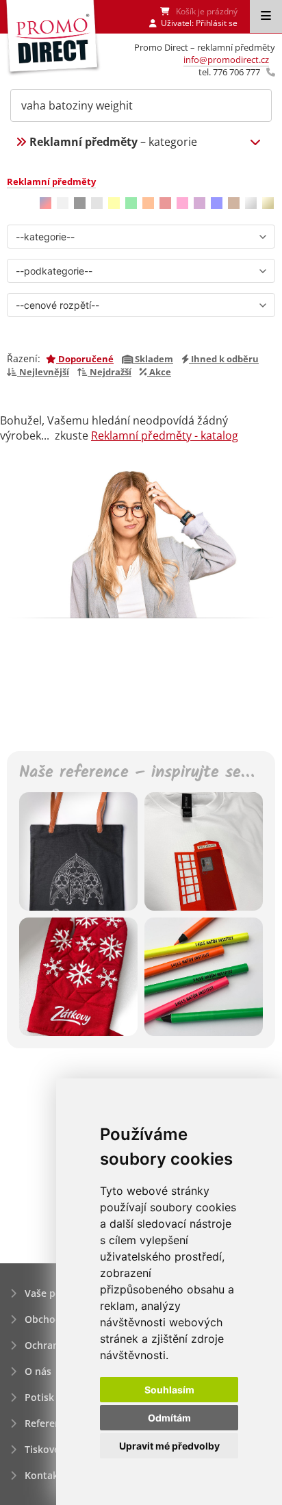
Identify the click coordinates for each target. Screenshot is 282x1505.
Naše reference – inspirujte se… (136, 773)
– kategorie (113, 141)
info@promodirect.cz (226, 59)
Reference (48, 1423)
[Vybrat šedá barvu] (97, 203)
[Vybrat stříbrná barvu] (251, 203)
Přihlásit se (217, 23)
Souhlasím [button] (169, 1389)
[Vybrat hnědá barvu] (234, 203)
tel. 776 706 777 (229, 72)
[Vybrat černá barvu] (80, 203)
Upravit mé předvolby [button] (169, 1446)
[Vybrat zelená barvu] (131, 203)
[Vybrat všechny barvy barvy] (45, 203)
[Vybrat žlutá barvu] (114, 203)
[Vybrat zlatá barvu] (268, 203)
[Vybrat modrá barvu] (217, 203)
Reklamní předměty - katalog (164, 435)
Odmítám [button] (169, 1418)
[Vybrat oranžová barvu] (148, 203)
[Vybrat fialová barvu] (199, 203)
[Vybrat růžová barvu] (182, 203)
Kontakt (43, 1475)
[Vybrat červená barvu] (165, 203)
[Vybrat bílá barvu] (62, 203)
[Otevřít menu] (266, 16)
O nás (38, 1371)
